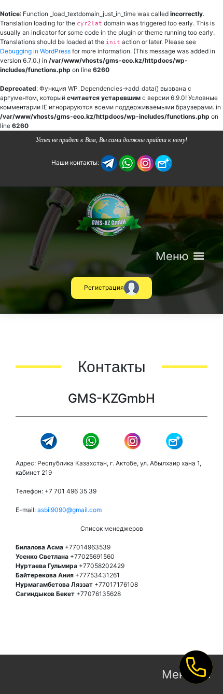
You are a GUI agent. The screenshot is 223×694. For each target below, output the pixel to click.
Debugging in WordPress (35, 51)
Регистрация (104, 287)
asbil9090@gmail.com (69, 510)
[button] (172, 256)
